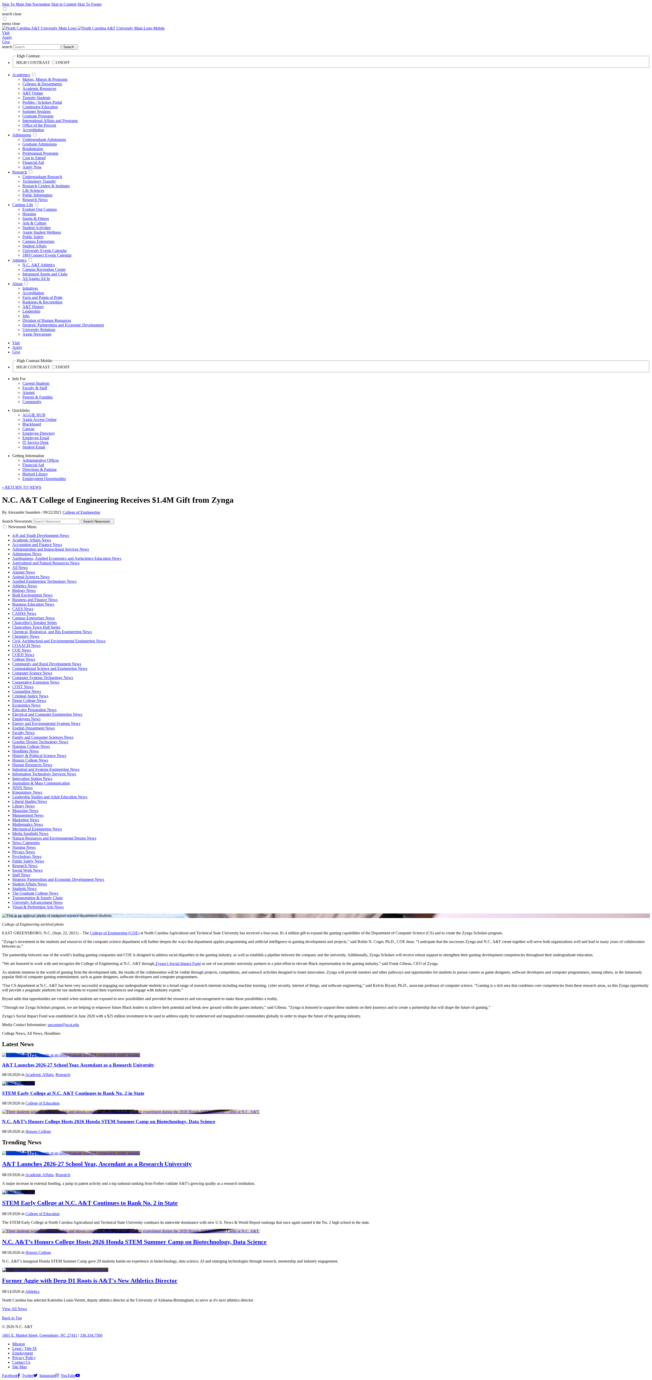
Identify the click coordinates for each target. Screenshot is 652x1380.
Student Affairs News (29, 884)
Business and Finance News (35, 600)
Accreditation (33, 130)
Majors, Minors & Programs (44, 79)
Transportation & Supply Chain (37, 898)
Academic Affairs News (31, 540)
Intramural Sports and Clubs (44, 274)
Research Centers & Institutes (46, 186)
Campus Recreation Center (44, 269)
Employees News (26, 719)
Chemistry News (25, 636)
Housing (29, 214)
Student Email (33, 447)
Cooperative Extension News (35, 682)
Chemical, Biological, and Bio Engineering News (52, 632)
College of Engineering (81, 512)
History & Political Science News (39, 755)
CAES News (22, 609)
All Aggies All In (36, 278)
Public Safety (33, 237)
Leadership (31, 311)
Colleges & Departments (42, 84)
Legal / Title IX (24, 1348)
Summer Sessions (36, 111)
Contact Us (21, 1362)
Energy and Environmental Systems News (46, 723)
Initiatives (30, 288)
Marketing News (25, 820)
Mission (18, 1344)
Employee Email (35, 438)
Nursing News (24, 847)
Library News (23, 806)
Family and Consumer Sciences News (42, 737)
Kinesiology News (27, 792)
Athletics (19, 260)
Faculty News (23, 733)
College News (23, 659)
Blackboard (31, 424)
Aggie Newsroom (36, 334)
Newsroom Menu (22, 527)
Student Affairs (34, 246)
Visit (5, 33)
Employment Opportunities (44, 478)
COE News (21, 650)
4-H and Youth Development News (40, 535)
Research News (35, 199)
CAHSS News (24, 613)
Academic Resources (39, 88)
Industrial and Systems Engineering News (45, 769)
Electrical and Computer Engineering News (47, 714)
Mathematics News (27, 824)
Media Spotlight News (30, 833)
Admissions (21, 135)
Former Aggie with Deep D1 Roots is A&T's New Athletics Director (90, 1280)
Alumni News (23, 572)
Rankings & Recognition (42, 302)
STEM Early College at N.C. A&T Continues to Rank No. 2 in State (73, 1093)
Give (6, 42)
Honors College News (30, 760)
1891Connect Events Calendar (47, 255)
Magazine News (25, 810)
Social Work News (27, 870)
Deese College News (29, 700)
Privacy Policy (24, 1358)
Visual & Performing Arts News (38, 907)
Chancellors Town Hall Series (36, 627)
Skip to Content (63, 4)
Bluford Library (35, 474)
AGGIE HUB (33, 415)
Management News (28, 815)
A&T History (33, 306)
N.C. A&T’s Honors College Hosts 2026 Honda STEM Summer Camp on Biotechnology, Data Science (108, 1121)
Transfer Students (36, 98)
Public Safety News (28, 861)
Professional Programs (40, 153)
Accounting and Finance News (37, 544)
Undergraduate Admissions (44, 139)
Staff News (21, 875)
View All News (14, 1309)
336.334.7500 (91, 1335)
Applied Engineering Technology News (44, 581)
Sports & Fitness (35, 218)
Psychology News (27, 856)
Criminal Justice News (30, 696)
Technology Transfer (39, 181)
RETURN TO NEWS (21, 487)
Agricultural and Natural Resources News (45, 563)
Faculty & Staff (34, 388)
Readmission (32, 149)
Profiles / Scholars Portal (42, 102)
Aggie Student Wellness (41, 232)
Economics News (26, 705)
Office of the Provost (39, 125)
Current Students (35, 383)
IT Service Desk (35, 442)
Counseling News (26, 691)
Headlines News (25, 751)
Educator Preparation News (34, 710)
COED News (23, 655)
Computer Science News (32, 673)
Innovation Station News (32, 778)
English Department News (33, 728)
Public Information (37, 195)
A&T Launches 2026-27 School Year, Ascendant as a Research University (78, 1065)
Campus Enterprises (38, 241)
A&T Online (32, 93)
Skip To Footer (89, 4)
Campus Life (22, 205)
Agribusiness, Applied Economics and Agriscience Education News (66, 558)
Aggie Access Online (39, 419)
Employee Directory (38, 433)
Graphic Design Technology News (40, 742)
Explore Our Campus (39, 209)
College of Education (42, 1103)
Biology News (24, 590)
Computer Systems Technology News (42, 677)
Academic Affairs (39, 1074)
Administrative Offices (40, 460)
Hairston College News (31, 746)
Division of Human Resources (46, 320)
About (17, 284)
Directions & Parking (39, 469)
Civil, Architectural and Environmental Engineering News (58, 641)
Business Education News (33, 604)
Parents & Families (37, 397)
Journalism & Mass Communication (41, 783)
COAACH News (26, 645)
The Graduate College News (35, 893)
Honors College (38, 1131)
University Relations (38, 329)
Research (19, 172)
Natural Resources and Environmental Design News (54, 838)
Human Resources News (32, 765)
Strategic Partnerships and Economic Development (63, 325)
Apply (7, 37)
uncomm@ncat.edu (63, 1025)
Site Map (19, 1367)
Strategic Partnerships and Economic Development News (58, 879)
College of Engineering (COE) (114, 933)
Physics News (23, 852)
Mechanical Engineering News (37, 829)
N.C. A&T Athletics (38, 265)
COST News (22, 687)
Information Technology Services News (44, 774)
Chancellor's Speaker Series (34, 622)
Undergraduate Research (42, 177)
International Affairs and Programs (50, 120)
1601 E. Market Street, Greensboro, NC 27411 (39, 1335)
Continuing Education (40, 107)
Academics (21, 75)
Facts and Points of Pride (42, 297)
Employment (22, 1353)
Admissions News (27, 554)
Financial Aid (33, 162)
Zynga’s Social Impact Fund (177, 963)
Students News (24, 888)
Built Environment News (32, 595)
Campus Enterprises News (33, 618)
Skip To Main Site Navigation (26, 4)
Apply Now (32, 167)
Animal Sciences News (31, 577)
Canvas (28, 429)
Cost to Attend (34, 158)
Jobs (26, 316)
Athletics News (24, 586)
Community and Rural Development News (46, 664)
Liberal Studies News (29, 801)
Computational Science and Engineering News (49, 668)
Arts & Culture (34, 223)
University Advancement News (37, 902)
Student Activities (36, 227)
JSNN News (22, 788)
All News (20, 567)
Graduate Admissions (39, 144)
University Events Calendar (44, 250)
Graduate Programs (37, 116)
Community (32, 402)
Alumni (28, 392)
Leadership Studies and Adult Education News (49, 797)
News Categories (26, 843)
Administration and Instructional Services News (50, 549)
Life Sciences (33, 190)
